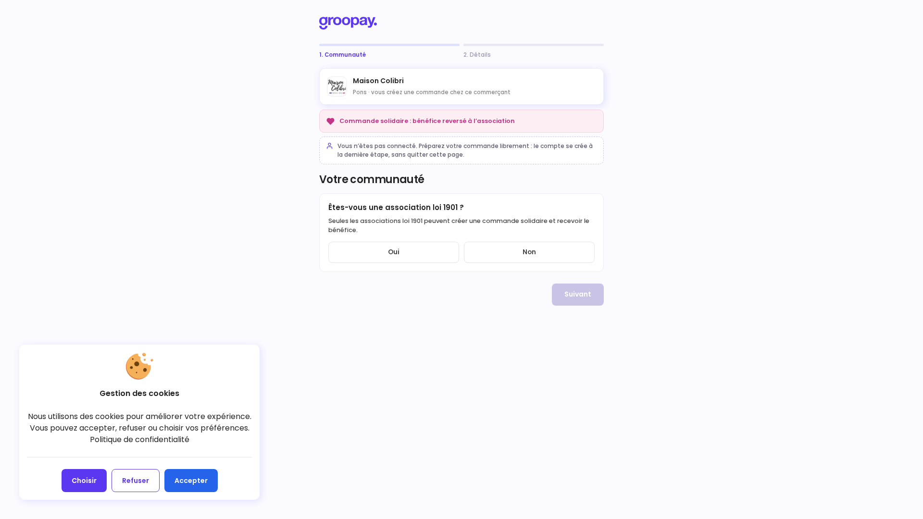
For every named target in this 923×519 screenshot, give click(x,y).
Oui (393, 252)
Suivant (577, 294)
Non (529, 252)
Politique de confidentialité (139, 439)
